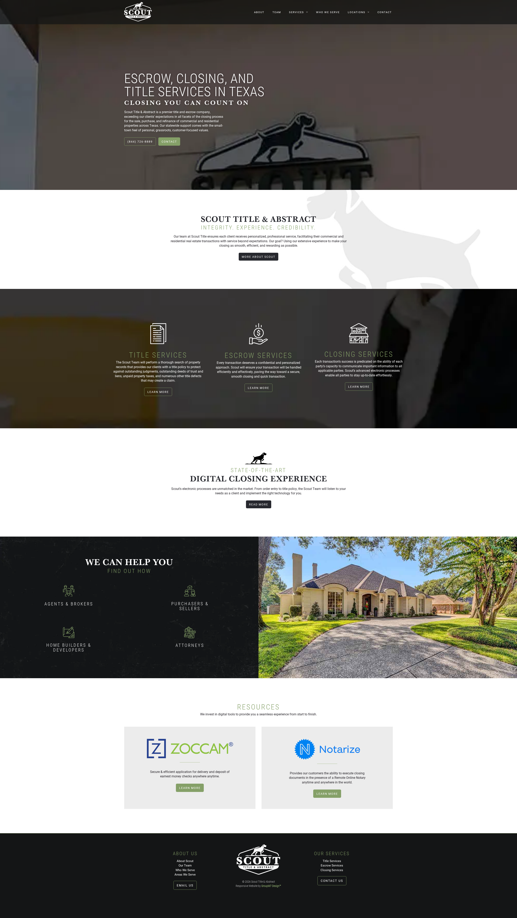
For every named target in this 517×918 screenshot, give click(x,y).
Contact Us (332, 881)
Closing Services (331, 870)
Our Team (185, 865)
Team (276, 12)
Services (296, 12)
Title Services (332, 861)
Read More (258, 504)
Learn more (190, 788)
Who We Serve (328, 12)
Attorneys (189, 645)
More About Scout (258, 257)
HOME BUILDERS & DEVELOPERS (68, 647)
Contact (384, 12)
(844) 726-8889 (140, 141)
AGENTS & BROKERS (68, 604)
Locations (356, 12)
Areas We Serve (185, 874)
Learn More (158, 392)
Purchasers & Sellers (190, 606)
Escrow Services (332, 865)
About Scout (185, 861)
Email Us (185, 885)
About (259, 12)
